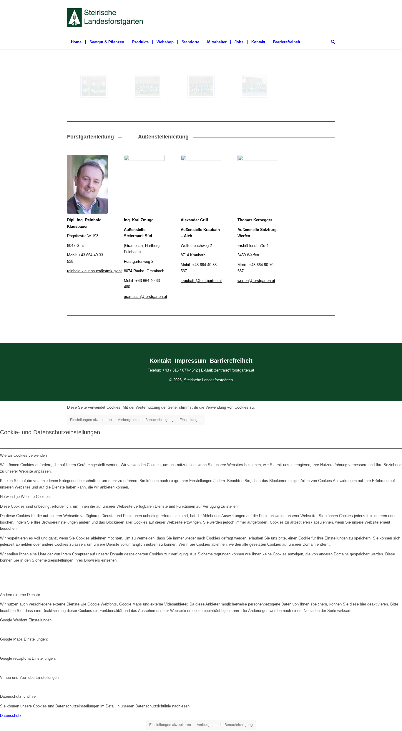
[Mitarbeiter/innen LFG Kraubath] (201, 86)
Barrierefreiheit (231, 360)
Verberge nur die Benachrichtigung (146, 420)
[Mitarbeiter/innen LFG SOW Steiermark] (147, 86)
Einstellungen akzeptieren (91, 420)
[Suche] (331, 42)
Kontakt (160, 360)
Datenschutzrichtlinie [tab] (18, 696)
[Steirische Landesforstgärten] (94, 86)
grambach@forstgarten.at (145, 296)
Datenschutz (10, 715)
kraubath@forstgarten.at (201, 280)
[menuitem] (76, 42)
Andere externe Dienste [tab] (20, 595)
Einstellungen (191, 420)
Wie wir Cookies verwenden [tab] (23, 455)
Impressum (190, 360)
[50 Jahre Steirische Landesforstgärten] (254, 86)
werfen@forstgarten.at (256, 280)
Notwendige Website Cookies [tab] (25, 496)
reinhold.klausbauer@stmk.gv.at (94, 271)
